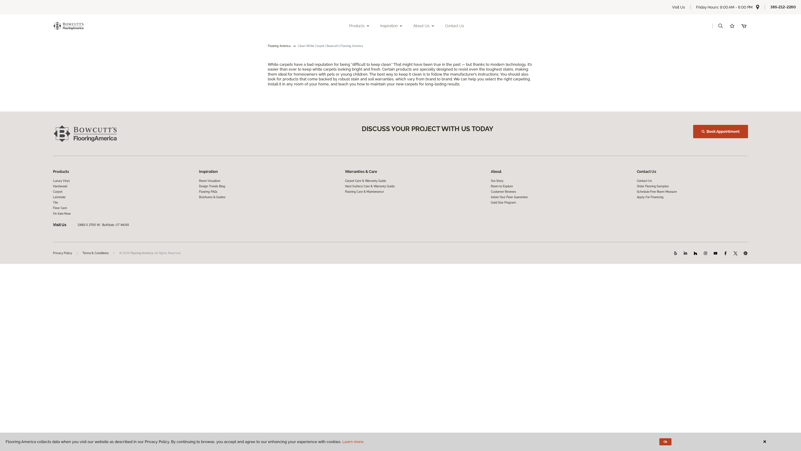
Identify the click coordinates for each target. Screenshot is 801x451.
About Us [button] (421, 26)
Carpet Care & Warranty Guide (365, 180)
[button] (720, 26)
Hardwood (60, 186)
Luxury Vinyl (61, 180)
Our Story (497, 180)
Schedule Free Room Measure (657, 191)
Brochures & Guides (212, 197)
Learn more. (353, 442)
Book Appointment (723, 131)
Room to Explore (502, 186)
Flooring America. (142, 253)
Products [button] (357, 26)
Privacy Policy (62, 253)
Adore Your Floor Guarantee (509, 197)
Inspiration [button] (389, 26)
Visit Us (678, 7)
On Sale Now (62, 213)
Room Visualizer (209, 180)
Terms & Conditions (95, 253)
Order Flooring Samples (653, 186)
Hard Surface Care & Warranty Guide (370, 186)
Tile (55, 202)
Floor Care (60, 208)
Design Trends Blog (212, 186)
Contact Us (454, 26)
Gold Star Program (503, 202)
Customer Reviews (503, 191)
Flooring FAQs (208, 191)
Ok (666, 441)
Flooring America (279, 46)
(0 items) (743, 25)
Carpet (57, 191)
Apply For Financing (650, 197)
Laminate (59, 197)
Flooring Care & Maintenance (364, 191)
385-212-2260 (783, 7)
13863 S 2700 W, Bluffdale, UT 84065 (103, 225)
